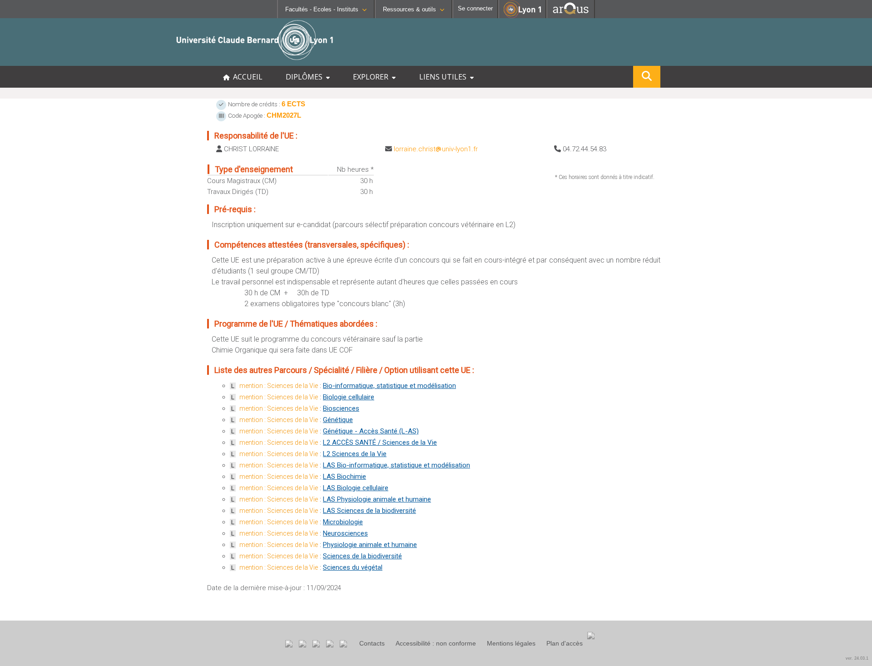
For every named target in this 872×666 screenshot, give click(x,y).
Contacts (372, 643)
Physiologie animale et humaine (370, 545)
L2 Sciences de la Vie (354, 454)
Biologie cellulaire (348, 397)
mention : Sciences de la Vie (278, 385)
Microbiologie (343, 522)
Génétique (338, 420)
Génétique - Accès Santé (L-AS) (371, 431)
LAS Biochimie (344, 476)
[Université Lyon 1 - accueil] (80, 61)
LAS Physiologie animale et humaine (377, 499)
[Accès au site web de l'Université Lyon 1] (522, 16)
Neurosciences (345, 533)
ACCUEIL (246, 77)
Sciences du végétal (352, 567)
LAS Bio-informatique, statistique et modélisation (396, 465)
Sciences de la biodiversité (362, 556)
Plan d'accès (564, 643)
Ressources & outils (409, 9)
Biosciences (341, 408)
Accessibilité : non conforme (436, 643)
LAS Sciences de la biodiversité (369, 511)
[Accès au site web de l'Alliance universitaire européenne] (571, 16)
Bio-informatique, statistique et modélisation (389, 386)
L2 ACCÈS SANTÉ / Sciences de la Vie (380, 442)
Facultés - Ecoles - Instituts (321, 9)
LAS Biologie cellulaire (355, 488)
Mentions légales (511, 643)
